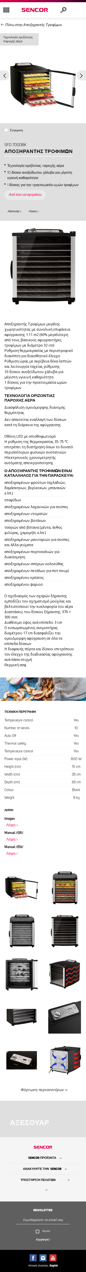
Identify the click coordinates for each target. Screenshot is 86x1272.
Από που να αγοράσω (25, 194)
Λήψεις (33, 211)
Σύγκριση (16, 130)
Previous (4, 75)
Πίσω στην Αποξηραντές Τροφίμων (33, 25)
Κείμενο (46, 1230)
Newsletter (42, 1210)
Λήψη (11, 825)
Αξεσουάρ (13, 211)
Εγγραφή (42, 1239)
